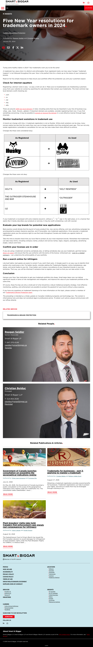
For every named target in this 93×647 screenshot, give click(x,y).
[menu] (46, 315)
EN (7, 8)
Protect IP (8, 591)
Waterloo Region (54, 577)
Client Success (53, 595)
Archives (51, 600)
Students (7, 609)
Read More (80, 378)
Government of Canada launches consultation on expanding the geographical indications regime (19, 473)
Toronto (51, 570)
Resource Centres (54, 602)
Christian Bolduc (33, 38)
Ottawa (51, 569)
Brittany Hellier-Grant (75, 476)
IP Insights (52, 591)
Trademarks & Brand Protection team (19, 292)
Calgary (51, 575)
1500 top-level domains (24, 109)
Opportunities (9, 608)
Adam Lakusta (16, 530)
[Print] (3, 47)
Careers (6, 604)
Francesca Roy (32, 478)
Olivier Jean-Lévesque (18, 478)
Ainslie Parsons (28, 530)
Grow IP (7, 595)
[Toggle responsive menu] (2, 7)
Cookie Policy (8, 576)
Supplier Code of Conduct (13, 584)
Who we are (7, 569)
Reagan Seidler (18, 38)
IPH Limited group (64, 634)
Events (51, 598)
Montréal (51, 572)
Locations (88, 8)
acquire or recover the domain (46, 113)
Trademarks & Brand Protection (14, 33)
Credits (46, 645)
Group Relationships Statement (15, 581)
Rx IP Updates (53, 593)
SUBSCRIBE (9, 616)
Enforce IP (8, 593)
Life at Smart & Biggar (11, 606)
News (50, 596)
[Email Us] (88, 3)
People (5, 566)
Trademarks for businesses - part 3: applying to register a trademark (65, 472)
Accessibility (8, 571)
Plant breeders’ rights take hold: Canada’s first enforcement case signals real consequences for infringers (23, 525)
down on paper (8, 253)
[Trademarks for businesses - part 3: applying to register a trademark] (68, 457)
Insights (50, 589)
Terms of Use (8, 579)
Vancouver (52, 574)
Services (6, 589)
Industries (7, 597)
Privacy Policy (8, 574)
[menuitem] (46, 315)
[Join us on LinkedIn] (84, 3)
